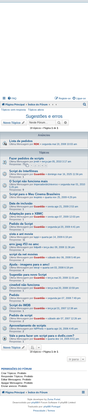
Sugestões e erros (44, 116)
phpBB (35, 402)
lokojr (37, 267)
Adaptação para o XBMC (26, 213)
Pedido (14, 295)
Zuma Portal (53, 399)
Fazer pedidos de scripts (26, 158)
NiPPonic (39, 328)
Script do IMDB (19, 305)
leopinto (38, 197)
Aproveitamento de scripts (27, 325)
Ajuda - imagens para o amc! (29, 264)
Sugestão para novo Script (27, 274)
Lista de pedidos (20, 141)
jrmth (36, 161)
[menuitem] (11, 98)
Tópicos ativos (36, 109)
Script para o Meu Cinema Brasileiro (34, 194)
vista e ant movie (21, 234)
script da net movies (23, 254)
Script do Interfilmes (23, 171)
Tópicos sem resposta (13, 109)
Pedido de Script (21, 223)
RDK (36, 144)
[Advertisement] (44, 49)
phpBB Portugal (52, 406)
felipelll (37, 247)
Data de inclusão (20, 203)
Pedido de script (20, 315)
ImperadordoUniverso (46, 184)
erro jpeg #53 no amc (24, 244)
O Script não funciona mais (28, 181)
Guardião (39, 174)
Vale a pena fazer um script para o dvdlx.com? (41, 335)
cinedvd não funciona (24, 285)
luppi (36, 237)
